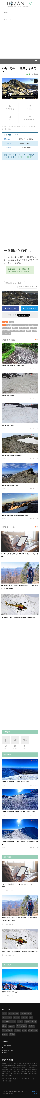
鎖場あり (7, 333)
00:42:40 (7, 148)
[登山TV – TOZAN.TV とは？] (20, 979)
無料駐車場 (22, 1026)
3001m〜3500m (17, 325)
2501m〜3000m (26, 1013)
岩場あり (15, 327)
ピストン (24, 1017)
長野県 (12, 1034)
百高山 (17, 1030)
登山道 (10, 129)
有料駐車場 (10, 330)
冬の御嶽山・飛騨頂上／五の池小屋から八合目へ (15, 781)
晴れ (3, 330)
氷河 (23, 330)
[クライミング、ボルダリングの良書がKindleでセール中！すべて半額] (20, 871)
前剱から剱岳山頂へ (27, 286)
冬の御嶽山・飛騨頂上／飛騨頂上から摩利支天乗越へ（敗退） (19, 811)
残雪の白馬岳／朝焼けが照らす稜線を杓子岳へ (15, 515)
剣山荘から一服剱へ (15, 283)
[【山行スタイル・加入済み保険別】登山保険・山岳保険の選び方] (20, 939)
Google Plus (8, 1050)
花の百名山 (32, 1030)
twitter (6, 1048)
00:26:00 (7, 139)
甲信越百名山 (7, 1030)
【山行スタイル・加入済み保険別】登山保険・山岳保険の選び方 (19, 617)
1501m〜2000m (13, 1013)
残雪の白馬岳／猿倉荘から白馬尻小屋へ (13, 365)
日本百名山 (33, 327)
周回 (3, 327)
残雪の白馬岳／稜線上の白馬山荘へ (12, 455)
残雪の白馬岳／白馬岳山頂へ (10, 485)
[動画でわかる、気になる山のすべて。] (19, 4)
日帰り (20, 1022)
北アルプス (34, 325)
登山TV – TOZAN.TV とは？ (10, 992)
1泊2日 (9, 325)
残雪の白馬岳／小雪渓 (8, 425)
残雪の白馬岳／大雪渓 (8, 395)
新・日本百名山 (24, 327)
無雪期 (31, 1026)
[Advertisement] (20, 37)
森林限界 (17, 330)
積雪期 (28, 330)
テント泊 (26, 325)
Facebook (7, 1045)
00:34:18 (7, 143)
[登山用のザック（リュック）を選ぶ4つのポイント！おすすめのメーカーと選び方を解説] (20, 905)
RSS (5, 1052)
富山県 (9, 327)
